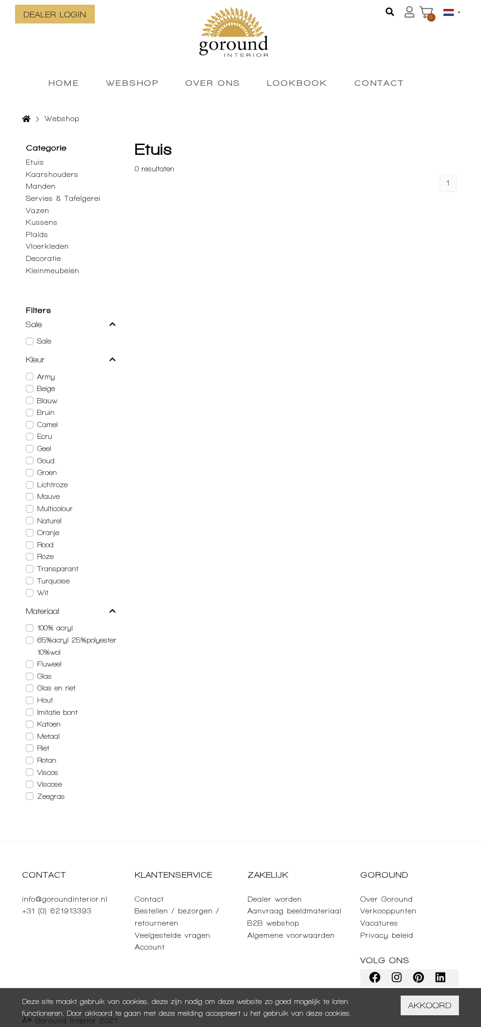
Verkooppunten (388, 911)
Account (150, 947)
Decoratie (43, 258)
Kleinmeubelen (52, 271)
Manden (41, 186)
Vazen (37, 211)
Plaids (37, 234)
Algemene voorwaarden (291, 935)
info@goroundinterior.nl (65, 899)
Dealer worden (275, 899)
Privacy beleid (386, 935)
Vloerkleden (47, 246)
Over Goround (386, 899)
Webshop (62, 119)
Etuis (35, 162)
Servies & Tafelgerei (63, 198)
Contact (149, 899)
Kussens (42, 222)
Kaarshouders (52, 174)
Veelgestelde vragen (172, 935)
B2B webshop (273, 923)
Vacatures (379, 923)
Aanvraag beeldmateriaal (294, 911)
